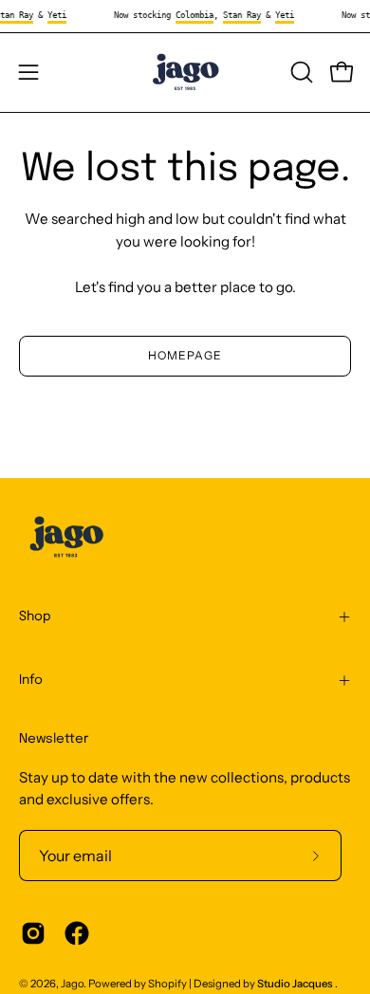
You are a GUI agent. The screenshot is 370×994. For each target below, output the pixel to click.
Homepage (184, 355)
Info (31, 680)
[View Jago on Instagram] (33, 933)
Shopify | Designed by (240, 983)
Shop (35, 616)
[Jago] (185, 72)
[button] (300, 72)
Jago (72, 983)
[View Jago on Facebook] (77, 933)
